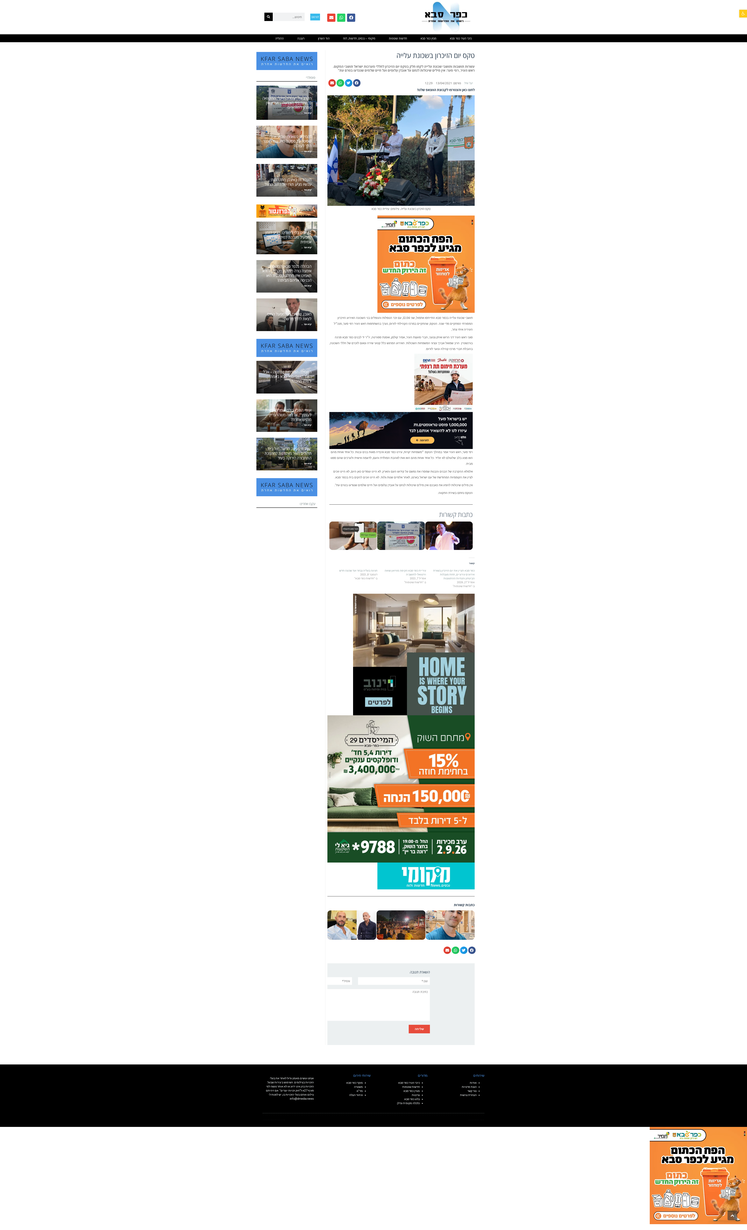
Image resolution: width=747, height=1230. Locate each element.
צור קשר (472, 1090)
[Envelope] (331, 18)
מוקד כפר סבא (354, 1082)
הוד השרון (324, 38)
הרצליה (279, 38)
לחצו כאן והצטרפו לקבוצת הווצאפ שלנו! (446, 90)
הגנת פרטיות (469, 1086)
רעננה (300, 38)
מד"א (360, 1090)
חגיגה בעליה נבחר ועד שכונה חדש (358, 570)
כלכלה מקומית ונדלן (408, 1103)
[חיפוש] (268, 17)
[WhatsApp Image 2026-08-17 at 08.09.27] (401, 789)
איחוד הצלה (356, 1095)
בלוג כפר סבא (412, 1099)
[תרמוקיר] (443, 382)
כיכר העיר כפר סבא (461, 38)
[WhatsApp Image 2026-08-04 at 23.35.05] (426, 264)
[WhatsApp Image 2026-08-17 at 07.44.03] (414, 654)
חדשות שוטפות (398, 38)
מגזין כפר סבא (428, 38)
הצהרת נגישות (468, 1095)
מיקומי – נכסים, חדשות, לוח (359, 38)
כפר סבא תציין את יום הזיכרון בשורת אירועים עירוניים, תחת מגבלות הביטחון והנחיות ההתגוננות (454, 574)
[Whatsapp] (341, 18)
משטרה (358, 1086)
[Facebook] (351, 18)
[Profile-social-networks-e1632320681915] (426, 876)
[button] (743, 14)
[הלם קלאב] (401, 430)
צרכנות (416, 1095)
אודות (473, 1082)
